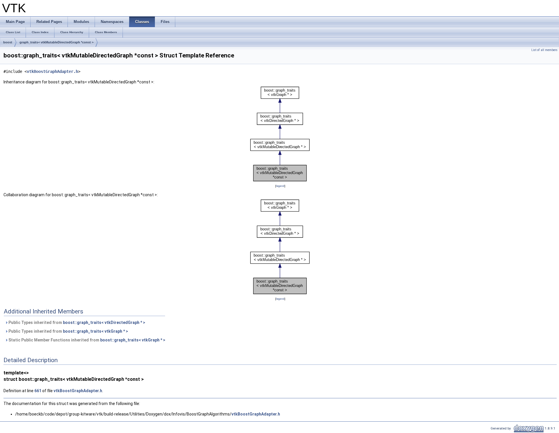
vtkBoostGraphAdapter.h (52, 71)
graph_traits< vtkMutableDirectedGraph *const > (56, 42)
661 (37, 390)
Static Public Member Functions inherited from (86, 340)
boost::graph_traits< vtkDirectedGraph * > (104, 322)
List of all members (544, 50)
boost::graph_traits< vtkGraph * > (95, 331)
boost (7, 42)
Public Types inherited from (76, 322)
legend (280, 185)
